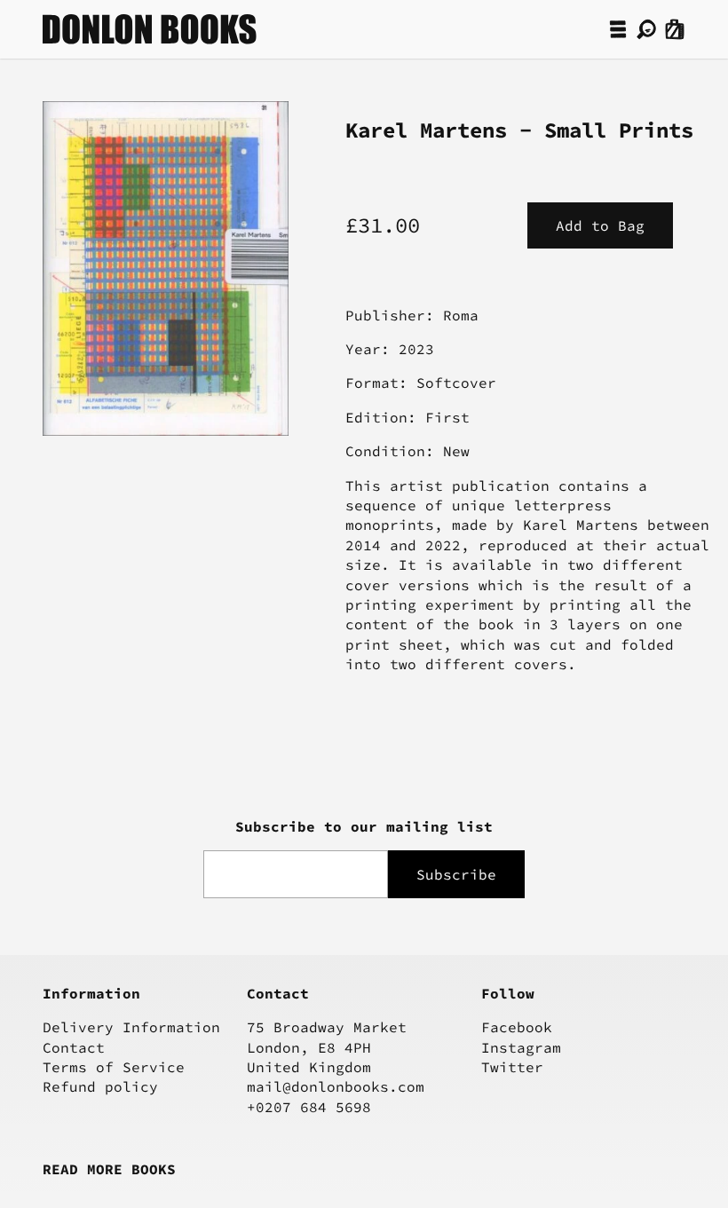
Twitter (512, 1067)
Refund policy (100, 1086)
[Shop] (618, 29)
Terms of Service (114, 1067)
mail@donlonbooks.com (335, 1086)
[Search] (646, 29)
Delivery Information (131, 1027)
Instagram (521, 1047)
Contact (74, 1047)
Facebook (516, 1027)
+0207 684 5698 (309, 1107)
